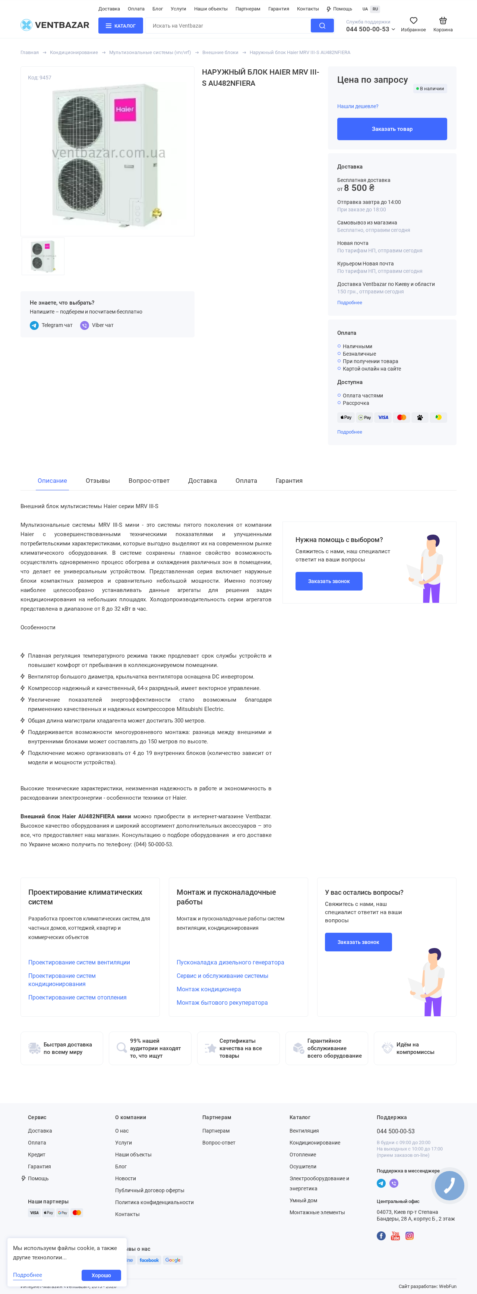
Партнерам (248, 9)
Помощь (342, 9)
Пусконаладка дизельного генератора (230, 962)
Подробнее (349, 302)
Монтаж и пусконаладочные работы (226, 897)
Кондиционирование (74, 52)
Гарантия (278, 9)
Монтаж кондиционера (209, 989)
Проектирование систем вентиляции (79, 962)
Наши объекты (211, 9)
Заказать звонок (329, 581)
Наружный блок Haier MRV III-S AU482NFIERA (300, 52)
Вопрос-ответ (219, 1143)
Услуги (178, 9)
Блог (157, 9)
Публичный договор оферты (149, 1190)
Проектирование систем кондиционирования (62, 980)
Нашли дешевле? (358, 106)
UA (365, 9)
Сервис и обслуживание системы (222, 975)
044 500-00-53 (367, 29)
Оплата (136, 9)
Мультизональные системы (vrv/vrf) (150, 52)
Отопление (303, 1155)
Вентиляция (304, 1131)
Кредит (36, 1155)
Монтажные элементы (317, 1212)
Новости (125, 1178)
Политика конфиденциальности (154, 1202)
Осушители (303, 1166)
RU (375, 9)
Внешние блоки (220, 52)
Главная (29, 52)
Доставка (109, 9)
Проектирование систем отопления (77, 997)
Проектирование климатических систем (85, 897)
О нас (122, 1131)
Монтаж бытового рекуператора (222, 1002)
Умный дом (303, 1200)
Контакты (308, 9)
